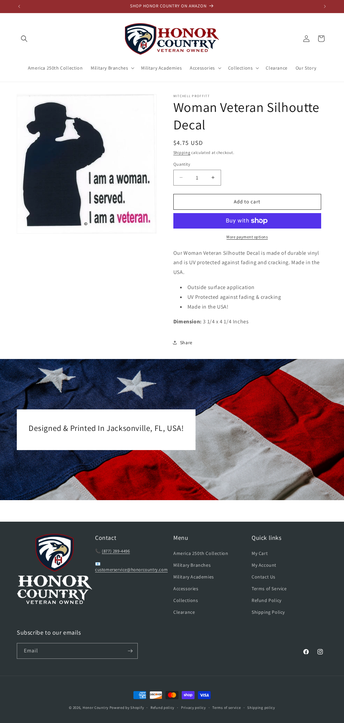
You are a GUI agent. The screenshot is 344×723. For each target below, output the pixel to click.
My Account (264, 565)
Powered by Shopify (127, 707)
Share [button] (186, 342)
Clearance (184, 612)
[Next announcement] (324, 6)
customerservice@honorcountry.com (131, 569)
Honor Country (96, 707)
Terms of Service (269, 589)
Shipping (181, 152)
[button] (24, 38)
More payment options (247, 236)
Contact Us (263, 577)
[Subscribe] (130, 651)
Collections (185, 600)
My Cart (260, 553)
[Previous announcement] (19, 6)
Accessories (186, 589)
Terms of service (226, 707)
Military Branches (192, 565)
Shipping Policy (268, 612)
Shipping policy (261, 707)
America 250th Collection (200, 553)
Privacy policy (193, 707)
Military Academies (193, 577)
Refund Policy (267, 600)
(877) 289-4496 (116, 551)
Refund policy (162, 707)
